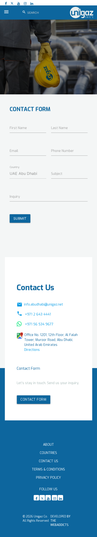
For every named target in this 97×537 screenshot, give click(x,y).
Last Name (59, 128)
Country (15, 167)
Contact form (33, 399)
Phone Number (62, 151)
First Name (18, 128)
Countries (48, 453)
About (48, 444)
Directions (32, 350)
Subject (56, 174)
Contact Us (48, 461)
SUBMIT (20, 218)
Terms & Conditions (48, 469)
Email (14, 151)
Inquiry (15, 196)
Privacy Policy (48, 477)
